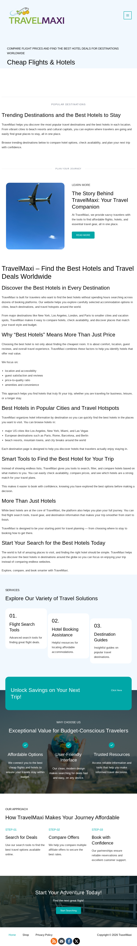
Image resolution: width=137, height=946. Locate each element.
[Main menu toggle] (128, 15)
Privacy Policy (44, 934)
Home (12, 934)
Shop (26, 934)
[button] (116, 690)
